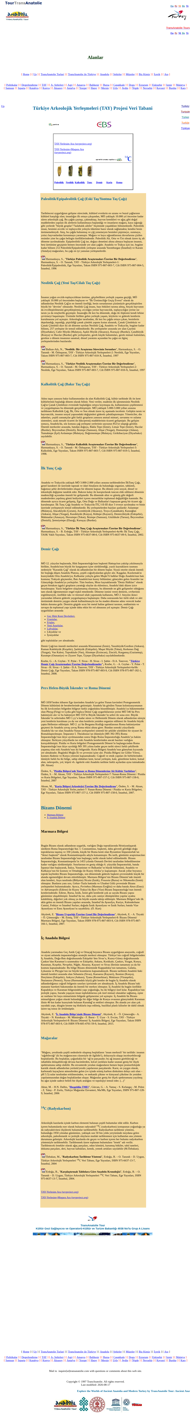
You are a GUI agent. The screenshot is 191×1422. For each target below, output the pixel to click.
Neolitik (70, 182)
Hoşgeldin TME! (79, 1086)
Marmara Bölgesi (55, 815)
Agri (70, 84)
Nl (179, 33)
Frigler (50, 622)
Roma (119, 182)
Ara (166, 74)
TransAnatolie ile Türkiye (82, 74)
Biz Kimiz (144, 74)
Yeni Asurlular (55, 625)
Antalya (71, 88)
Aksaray (58, 88)
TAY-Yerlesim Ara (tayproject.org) (73, 143)
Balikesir (94, 84)
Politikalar (11, 84)
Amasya (81, 84)
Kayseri (161, 88)
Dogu (132, 84)
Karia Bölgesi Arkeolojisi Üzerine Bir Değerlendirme (85, 786)
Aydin (125, 88)
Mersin (105, 88)
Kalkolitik (80, 182)
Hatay (94, 88)
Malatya (180, 84)
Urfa (115, 88)
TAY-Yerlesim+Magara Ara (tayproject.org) (69, 151)
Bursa (106, 84)
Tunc (89, 182)
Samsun (10, 88)
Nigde (135, 88)
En (172, 33)
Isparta (21, 88)
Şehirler (117, 74)
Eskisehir (157, 84)
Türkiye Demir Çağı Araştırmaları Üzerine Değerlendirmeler (90, 662)
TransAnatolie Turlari (52, 74)
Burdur (173, 88)
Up (35, 74)
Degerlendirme (29, 84)
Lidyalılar (52, 628)
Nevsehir (148, 88)
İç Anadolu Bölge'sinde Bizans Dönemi (78, 1014)
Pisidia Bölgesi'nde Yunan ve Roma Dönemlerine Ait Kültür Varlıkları (94, 771)
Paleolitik (59, 182)
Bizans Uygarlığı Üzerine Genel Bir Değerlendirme (85, 914)
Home (26, 74)
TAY (44, 84)
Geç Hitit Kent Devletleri (60, 616)
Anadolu (104, 74)
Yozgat (83, 88)
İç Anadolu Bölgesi (56, 817)
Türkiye (185, 128)
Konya (46, 88)
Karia (109, 182)
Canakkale (119, 84)
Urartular (52, 619)
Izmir (169, 84)
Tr (187, 6)
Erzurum (143, 84)
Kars (183, 88)
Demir (99, 182)
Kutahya (33, 88)
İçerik (157, 74)
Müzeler (130, 74)
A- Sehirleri (57, 84)
